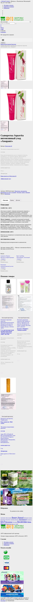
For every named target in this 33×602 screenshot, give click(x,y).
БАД (3, 521)
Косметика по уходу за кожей (8, 192)
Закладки (13, 44)
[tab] (5, 200)
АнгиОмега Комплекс (15, 519)
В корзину (3, 32)
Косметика (7, 194)
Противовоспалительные (7, 322)
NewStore (3, 600)
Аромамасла (29, 519)
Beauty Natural (17, 517)
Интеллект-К (8, 146)
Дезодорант (15, 522)
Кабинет (3, 42)
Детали (18, 200)
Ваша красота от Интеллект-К (8, 176)
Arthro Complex (8, 517)
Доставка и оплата (8, 5)
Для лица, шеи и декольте (23, 192)
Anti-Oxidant (3, 517)
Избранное (6, 8)
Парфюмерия (4, 420)
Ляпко (29, 522)
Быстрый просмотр (7, 317)
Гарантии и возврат (9, 6)
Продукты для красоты (10, 45)
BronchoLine (8, 519)
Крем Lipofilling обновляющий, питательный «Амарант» (23, 257)
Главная (3, 45)
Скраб (16, 524)
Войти (2, 44)
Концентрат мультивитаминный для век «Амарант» (7, 266)
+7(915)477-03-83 (5, 1)
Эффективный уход (6, 178)
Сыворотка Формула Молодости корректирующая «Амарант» (7, 257)
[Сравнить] (2, 195)
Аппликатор (23, 519)
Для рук (6, 326)
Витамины (8, 522)
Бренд (12, 200)
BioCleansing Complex (28, 517)
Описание (5, 200)
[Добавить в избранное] (2, 189)
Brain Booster (3, 519)
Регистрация (7, 44)
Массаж (3, 524)
